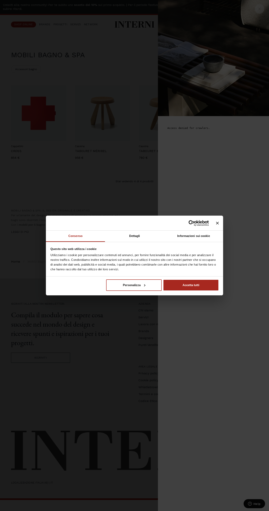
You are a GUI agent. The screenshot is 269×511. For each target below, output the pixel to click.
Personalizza (132, 285)
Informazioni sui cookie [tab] (193, 236)
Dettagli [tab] (134, 236)
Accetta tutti (191, 285)
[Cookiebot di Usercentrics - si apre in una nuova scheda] (191, 223)
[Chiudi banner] (217, 223)
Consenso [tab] (75, 236)
